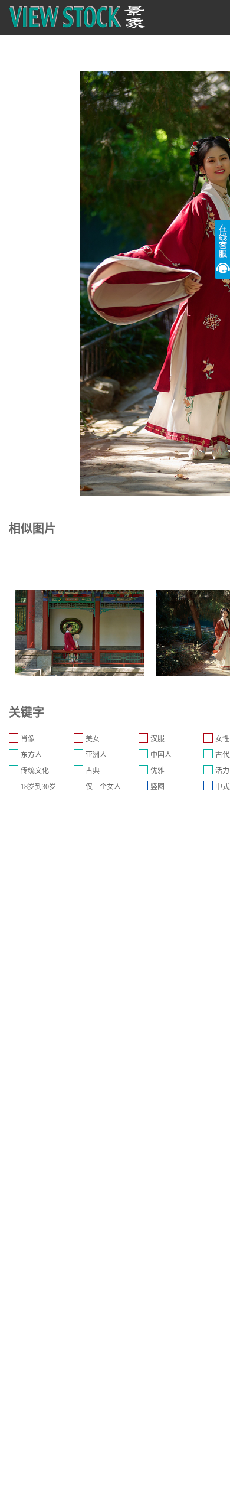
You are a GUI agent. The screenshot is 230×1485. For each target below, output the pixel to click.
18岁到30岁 (38, 787)
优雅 (157, 771)
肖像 (28, 739)
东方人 (31, 755)
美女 (93, 739)
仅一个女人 (103, 787)
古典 (93, 771)
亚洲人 (96, 755)
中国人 (161, 755)
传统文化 (35, 771)
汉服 (157, 739)
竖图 (157, 787)
